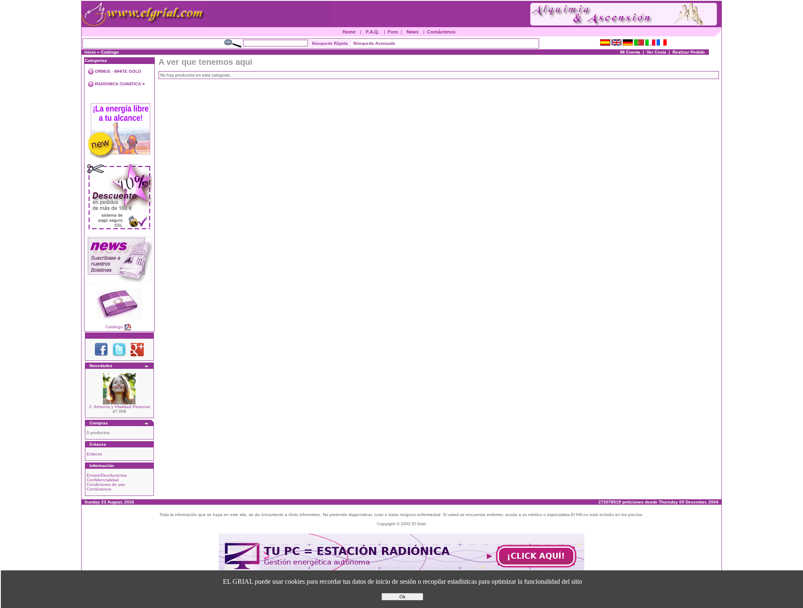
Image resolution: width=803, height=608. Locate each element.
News (413, 31)
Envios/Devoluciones (107, 475)
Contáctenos (441, 31)
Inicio (90, 52)
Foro (393, 31)
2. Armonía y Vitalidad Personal (119, 406)
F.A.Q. (372, 31)
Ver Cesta (656, 52)
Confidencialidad (103, 480)
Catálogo (110, 52)
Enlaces (94, 454)
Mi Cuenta (630, 52)
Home (349, 31)
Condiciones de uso (106, 484)
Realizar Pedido (689, 52)
